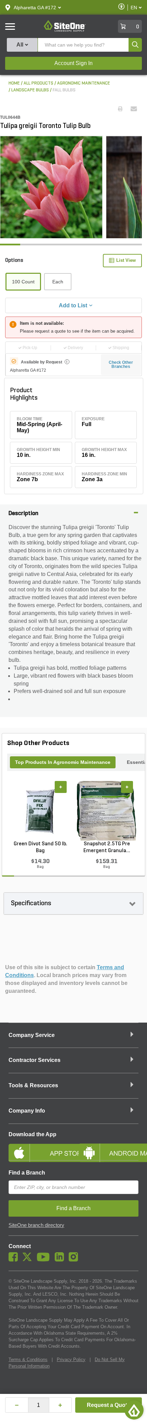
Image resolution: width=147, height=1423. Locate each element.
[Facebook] (15, 1259)
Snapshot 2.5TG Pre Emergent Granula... (106, 847)
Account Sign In (73, 63)
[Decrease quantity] (16, 1405)
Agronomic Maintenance (83, 83)
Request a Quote (108, 1405)
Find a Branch (27, 1173)
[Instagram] (75, 1259)
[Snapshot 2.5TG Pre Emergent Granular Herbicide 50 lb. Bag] (106, 810)
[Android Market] (108, 1147)
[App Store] (38, 1147)
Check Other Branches (121, 364)
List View (126, 260)
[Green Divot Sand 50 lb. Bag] (40, 810)
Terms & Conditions (28, 1359)
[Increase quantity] (60, 1405)
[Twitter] (29, 1259)
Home (14, 83)
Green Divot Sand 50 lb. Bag (40, 847)
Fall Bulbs (64, 90)
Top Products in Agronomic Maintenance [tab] (62, 762)
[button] (35, 7)
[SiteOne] (64, 30)
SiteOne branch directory (36, 1225)
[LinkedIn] (61, 1259)
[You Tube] (45, 1259)
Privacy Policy (71, 1359)
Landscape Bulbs (30, 90)
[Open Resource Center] (134, 1410)
